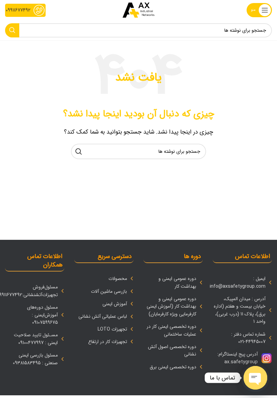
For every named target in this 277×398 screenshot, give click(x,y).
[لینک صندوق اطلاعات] (25, 10)
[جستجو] (12, 30)
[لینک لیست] (242, 282)
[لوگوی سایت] (138, 10)
